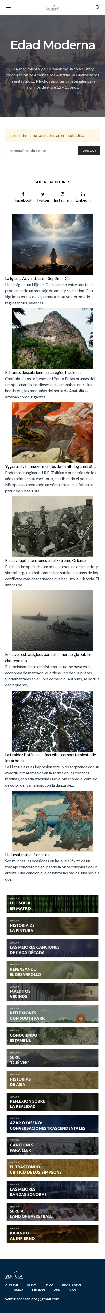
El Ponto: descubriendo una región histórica (43, 372)
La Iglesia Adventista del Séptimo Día (37, 278)
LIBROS (38, 1290)
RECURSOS (71, 1285)
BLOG (31, 1285)
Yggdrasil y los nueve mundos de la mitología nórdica (50, 466)
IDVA (49, 1285)
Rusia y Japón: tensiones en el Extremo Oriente (45, 560)
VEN (57, 1290)
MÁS (73, 1290)
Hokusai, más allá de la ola (27, 854)
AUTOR (11, 1285)
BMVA (18, 1290)
